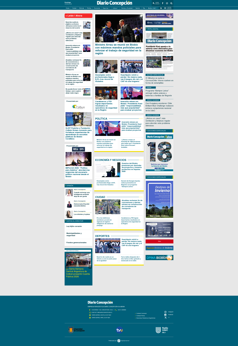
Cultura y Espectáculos (155, 75)
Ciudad (74, 8)
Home (67, 8)
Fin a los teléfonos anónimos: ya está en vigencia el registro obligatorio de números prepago (105, 221)
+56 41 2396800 (122, 310)
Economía (97, 8)
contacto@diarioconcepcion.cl (102, 312)
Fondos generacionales (76, 242)
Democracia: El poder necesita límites (82, 205)
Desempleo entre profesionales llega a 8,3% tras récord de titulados (104, 78)
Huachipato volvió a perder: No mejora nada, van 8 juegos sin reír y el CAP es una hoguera (132, 78)
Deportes (105, 8)
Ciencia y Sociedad (127, 8)
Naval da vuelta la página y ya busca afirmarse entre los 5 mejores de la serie (73, 25)
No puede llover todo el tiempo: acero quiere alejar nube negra (74, 91)
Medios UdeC (152, 8)
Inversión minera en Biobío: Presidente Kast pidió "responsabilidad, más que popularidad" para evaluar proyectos (74, 50)
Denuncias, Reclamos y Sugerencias (145, 318)
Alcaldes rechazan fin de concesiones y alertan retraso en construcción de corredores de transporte (73, 65)
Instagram (170, 311)
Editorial (81, 8)
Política (89, 8)
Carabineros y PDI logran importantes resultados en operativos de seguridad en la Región (106, 105)
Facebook (170, 314)
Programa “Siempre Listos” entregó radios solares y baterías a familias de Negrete (159, 93)
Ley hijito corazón (74, 226)
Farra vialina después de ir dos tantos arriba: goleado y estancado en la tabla (131, 259)
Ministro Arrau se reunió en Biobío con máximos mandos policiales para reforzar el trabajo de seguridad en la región (74, 79)
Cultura (115, 8)
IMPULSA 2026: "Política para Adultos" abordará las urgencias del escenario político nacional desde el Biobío (78, 172)
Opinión (137, 8)
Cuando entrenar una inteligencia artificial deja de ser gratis (82, 194)
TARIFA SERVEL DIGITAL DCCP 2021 (101, 315)
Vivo (159, 241)
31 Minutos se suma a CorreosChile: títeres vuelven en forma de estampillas (159, 80)
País (144, 8)
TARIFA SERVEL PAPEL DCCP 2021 (101, 317)
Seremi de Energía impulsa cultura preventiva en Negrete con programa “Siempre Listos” (130, 183)
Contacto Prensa (140, 315)
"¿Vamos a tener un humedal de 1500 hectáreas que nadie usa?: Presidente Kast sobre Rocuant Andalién (130, 143)
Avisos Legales (157, 3)
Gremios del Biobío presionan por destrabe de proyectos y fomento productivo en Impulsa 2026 (132, 167)
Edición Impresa (169, 8)
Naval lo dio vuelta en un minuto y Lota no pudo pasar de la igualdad (107, 259)
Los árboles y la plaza (82, 214)
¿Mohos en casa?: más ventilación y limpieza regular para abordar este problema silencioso (74, 36)
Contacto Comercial (141, 313)
